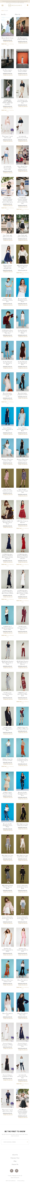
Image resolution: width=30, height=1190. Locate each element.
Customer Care (15, 1158)
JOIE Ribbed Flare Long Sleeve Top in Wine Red (7, 332)
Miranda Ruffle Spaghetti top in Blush (22, 300)
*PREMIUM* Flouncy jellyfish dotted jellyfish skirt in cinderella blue (22, 200)
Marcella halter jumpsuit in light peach (7, 395)
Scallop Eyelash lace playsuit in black (7, 363)
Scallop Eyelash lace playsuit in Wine (22, 363)
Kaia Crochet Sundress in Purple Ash (22, 491)
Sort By (3, 14)
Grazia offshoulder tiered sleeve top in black (22, 887)
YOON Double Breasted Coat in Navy (7, 729)
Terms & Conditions (11, 1180)
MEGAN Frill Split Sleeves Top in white (22, 267)
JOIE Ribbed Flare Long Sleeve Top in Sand (22, 761)
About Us (15, 1154)
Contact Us (15, 1164)
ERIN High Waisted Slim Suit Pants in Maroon (22, 663)
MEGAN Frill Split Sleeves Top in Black (7, 887)
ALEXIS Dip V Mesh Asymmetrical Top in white (7, 628)
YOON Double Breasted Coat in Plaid (7, 694)
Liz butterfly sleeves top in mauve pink (7, 168)
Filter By (17, 14)
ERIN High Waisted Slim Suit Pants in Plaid (7, 663)
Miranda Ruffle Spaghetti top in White (7, 825)
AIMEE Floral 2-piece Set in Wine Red (22, 694)
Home (2, 10)
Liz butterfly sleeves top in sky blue (22, 1076)
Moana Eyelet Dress (7, 38)
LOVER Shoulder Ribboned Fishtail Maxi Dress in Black (7, 592)
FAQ (15, 1161)
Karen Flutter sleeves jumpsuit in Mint (22, 429)
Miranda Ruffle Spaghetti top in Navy (22, 794)
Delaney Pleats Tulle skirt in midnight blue (7, 267)
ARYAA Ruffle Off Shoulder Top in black (7, 522)
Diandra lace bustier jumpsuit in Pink (22, 950)
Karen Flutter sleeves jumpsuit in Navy (7, 429)
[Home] (15, 5)
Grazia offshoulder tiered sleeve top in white (22, 918)
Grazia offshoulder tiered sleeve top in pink (7, 918)
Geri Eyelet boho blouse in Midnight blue (22, 102)
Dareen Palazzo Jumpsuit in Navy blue (22, 1045)
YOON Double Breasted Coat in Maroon (22, 628)
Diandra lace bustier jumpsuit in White (7, 950)
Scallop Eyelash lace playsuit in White (22, 332)
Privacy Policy (21, 1180)
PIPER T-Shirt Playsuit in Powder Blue (7, 300)
